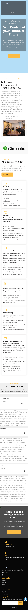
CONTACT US (14, 532)
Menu (13, 12)
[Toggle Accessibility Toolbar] (25, 599)
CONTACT (14, 56)
